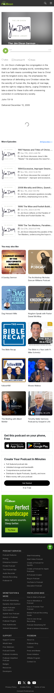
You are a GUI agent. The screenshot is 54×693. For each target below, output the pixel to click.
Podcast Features (9, 555)
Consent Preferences (25, 691)
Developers (7, 671)
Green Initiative (33, 654)
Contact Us (31, 662)
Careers (30, 647)
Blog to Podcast (33, 578)
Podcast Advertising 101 (36, 625)
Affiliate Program (33, 658)
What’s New (7, 643)
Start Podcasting (33, 555)
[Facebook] (19, 682)
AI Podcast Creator (34, 575)
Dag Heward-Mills (9, 313)
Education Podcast (34, 586)
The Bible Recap (9, 349)
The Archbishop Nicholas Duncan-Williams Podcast (39, 279)
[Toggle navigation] (51, 3)
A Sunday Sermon (9, 277)
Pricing (5, 559)
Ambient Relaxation (10, 628)
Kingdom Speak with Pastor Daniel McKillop (40, 315)
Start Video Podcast (35, 559)
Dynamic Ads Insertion (11, 604)
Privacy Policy (11, 687)
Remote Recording (10, 577)
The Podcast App (9, 569)
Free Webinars (8, 647)
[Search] (45, 3)
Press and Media (33, 651)
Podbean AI (7, 581)
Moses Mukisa (34, 385)
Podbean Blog (32, 643)
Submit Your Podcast (11, 614)
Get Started (27, 483)
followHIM (6, 385)
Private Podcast (9, 566)
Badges (6, 664)
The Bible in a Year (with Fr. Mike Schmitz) (39, 351)
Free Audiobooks (9, 625)
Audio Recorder (9, 573)
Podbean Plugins (9, 621)
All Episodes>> (46, 142)
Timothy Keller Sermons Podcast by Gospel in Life (39, 420)
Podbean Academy (10, 654)
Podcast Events (9, 651)
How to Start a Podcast (36, 597)
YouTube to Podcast (35, 582)
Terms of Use (39, 687)
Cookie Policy (25, 687)
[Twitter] (24, 682)
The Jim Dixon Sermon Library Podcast (23, 43)
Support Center (9, 640)
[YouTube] (34, 682)
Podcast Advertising (10, 600)
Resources (7, 668)
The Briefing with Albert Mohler (12, 420)
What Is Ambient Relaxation (37, 628)
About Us (30, 640)
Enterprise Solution (10, 562)
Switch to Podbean (10, 617)
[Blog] (29, 682)
